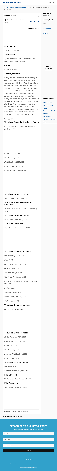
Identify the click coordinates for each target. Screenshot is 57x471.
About (47, 28)
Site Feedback (20, 463)
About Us (7, 463)
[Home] (11, 2)
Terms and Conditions (47, 463)
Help (13, 463)
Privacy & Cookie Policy (33, 463)
